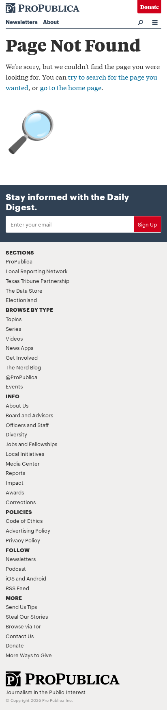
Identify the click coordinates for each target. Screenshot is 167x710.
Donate (149, 7)
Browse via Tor (23, 626)
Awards (15, 492)
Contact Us (20, 635)
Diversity (16, 434)
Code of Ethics (24, 520)
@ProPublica (21, 376)
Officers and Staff (27, 424)
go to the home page (70, 87)
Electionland (21, 299)
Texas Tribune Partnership (37, 280)
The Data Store (24, 290)
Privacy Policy (23, 540)
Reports (15, 472)
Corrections (21, 501)
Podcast (16, 568)
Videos (14, 338)
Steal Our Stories (27, 616)
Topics (13, 318)
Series (13, 328)
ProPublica (19, 261)
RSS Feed (17, 587)
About (51, 21)
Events (14, 386)
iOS (10, 578)
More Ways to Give (29, 654)
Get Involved (22, 357)
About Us (17, 405)
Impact (15, 482)
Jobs (11, 443)
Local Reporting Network (37, 270)
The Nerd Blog (23, 367)
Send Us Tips (21, 606)
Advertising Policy (28, 530)
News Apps (19, 347)
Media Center (23, 463)
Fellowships (43, 443)
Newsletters (22, 21)
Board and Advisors (29, 415)
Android (36, 578)
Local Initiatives (25, 453)
